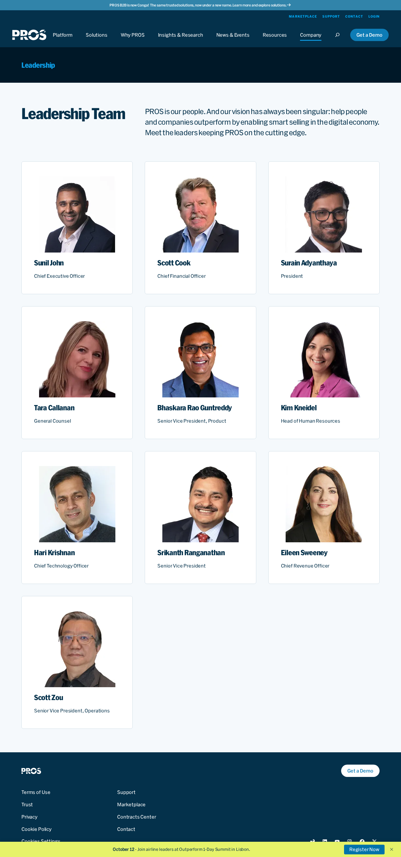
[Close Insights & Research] (180, 40)
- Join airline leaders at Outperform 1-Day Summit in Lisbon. (181, 849)
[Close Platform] (63, 40)
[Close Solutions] (96, 40)
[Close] (339, 40)
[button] (391, 849)
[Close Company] (310, 40)
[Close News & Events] (233, 40)
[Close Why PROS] (133, 40)
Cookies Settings (40, 841)
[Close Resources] (275, 40)
